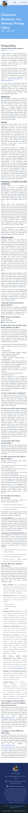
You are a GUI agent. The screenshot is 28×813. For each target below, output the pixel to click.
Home (2, 31)
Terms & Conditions (19, 811)
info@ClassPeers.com (11, 322)
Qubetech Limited (18, 802)
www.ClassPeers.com (6, 747)
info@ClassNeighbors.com (19, 668)
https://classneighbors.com (15, 78)
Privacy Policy (7, 811)
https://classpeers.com (7, 80)
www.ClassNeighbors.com (8, 745)
